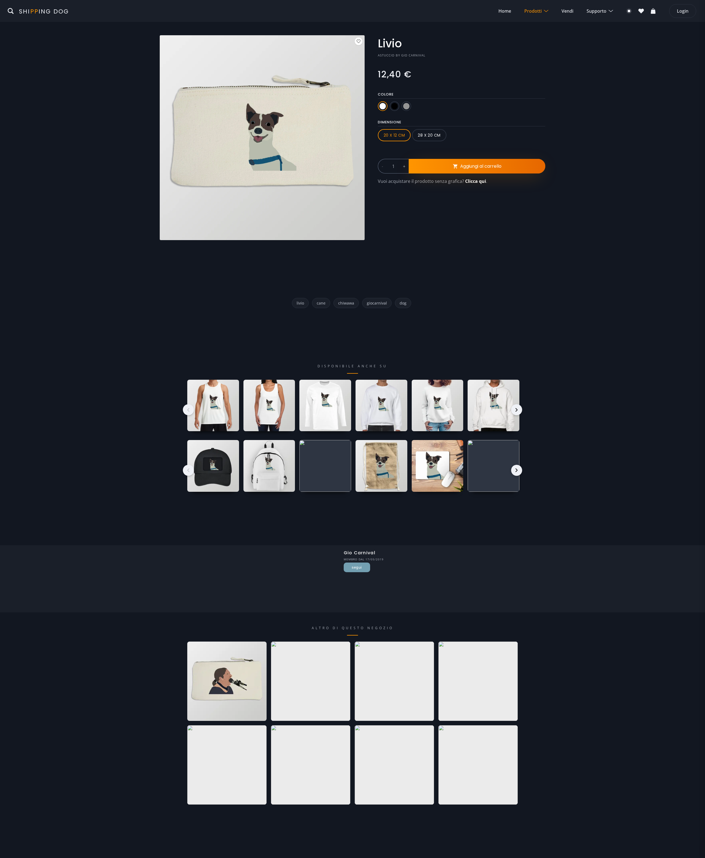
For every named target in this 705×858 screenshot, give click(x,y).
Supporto (596, 11)
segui (357, 567)
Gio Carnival (413, 55)
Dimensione (389, 122)
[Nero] (394, 106)
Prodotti (533, 11)
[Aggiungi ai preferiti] (358, 41)
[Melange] (406, 106)
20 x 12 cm (394, 135)
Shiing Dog (44, 11)
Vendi (567, 11)
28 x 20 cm (429, 135)
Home (504, 11)
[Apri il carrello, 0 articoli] (653, 11)
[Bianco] (382, 106)
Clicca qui (475, 181)
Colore (386, 94)
